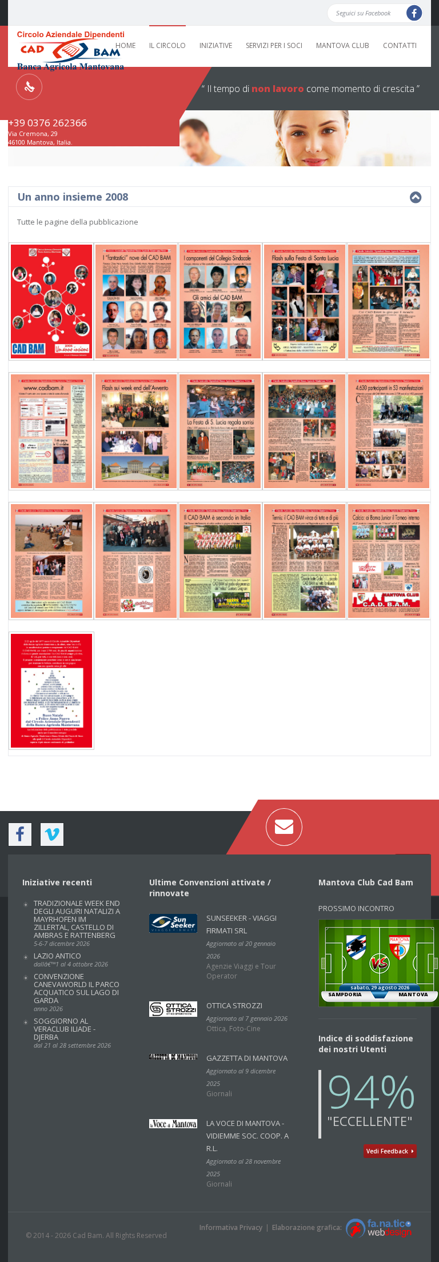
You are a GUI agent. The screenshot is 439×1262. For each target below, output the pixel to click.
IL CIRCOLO (167, 45)
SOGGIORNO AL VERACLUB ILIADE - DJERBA (72, 1032)
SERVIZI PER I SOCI (274, 45)
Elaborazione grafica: (308, 1227)
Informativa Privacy (230, 1227)
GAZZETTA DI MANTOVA (247, 1058)
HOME (125, 45)
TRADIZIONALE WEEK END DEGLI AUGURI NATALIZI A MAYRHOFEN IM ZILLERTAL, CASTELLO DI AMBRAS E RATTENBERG (77, 923)
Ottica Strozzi (234, 1005)
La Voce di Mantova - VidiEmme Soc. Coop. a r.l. (247, 1135)
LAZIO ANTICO (71, 959)
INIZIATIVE (215, 45)
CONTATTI (400, 45)
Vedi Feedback (389, 1151)
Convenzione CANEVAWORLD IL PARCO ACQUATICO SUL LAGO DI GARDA (76, 992)
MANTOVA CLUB (342, 45)
